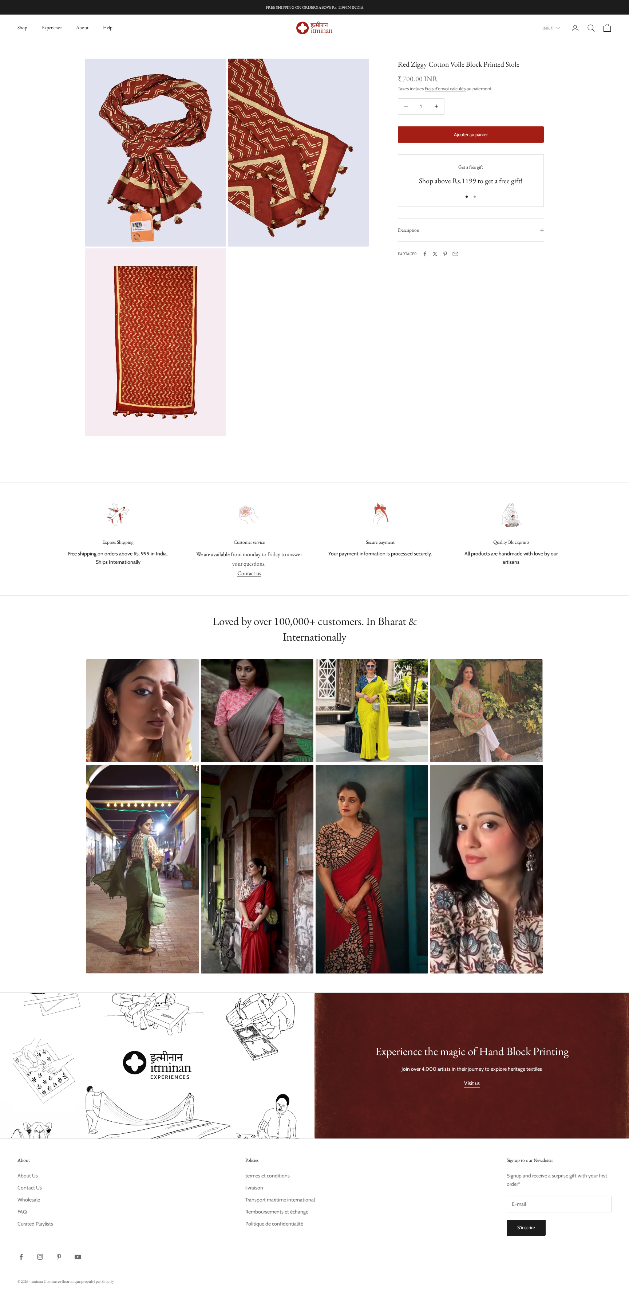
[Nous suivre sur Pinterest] (59, 1256)
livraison (254, 1187)
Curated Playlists (35, 1223)
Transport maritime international (280, 1199)
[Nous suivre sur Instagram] (40, 1256)
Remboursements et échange (276, 1211)
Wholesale (28, 1199)
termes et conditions (267, 1175)
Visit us (472, 1083)
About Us (27, 1175)
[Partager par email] (455, 254)
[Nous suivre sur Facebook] (21, 1256)
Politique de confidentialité (274, 1223)
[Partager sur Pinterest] (445, 254)
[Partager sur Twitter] (435, 254)
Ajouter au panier (471, 134)
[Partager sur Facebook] (425, 254)
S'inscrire (526, 1227)
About (82, 27)
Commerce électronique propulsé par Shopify (79, 1281)
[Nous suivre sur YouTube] (78, 1256)
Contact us (249, 573)
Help (107, 27)
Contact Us (29, 1187)
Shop (22, 27)
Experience (52, 27)
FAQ (22, 1211)
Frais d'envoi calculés (445, 88)
